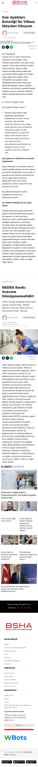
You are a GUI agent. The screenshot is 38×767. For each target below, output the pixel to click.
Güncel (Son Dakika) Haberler (12, 326)
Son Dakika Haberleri (12, 661)
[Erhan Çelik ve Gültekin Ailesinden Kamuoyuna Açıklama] (9, 542)
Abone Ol (19, 725)
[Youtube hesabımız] (29, 608)
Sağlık (26, 326)
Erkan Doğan (13, 33)
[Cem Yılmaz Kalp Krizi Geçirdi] (9, 508)
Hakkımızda (8, 695)
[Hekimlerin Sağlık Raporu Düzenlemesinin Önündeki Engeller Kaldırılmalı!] (19, 480)
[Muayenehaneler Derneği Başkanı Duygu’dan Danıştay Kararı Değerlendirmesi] (19, 574)
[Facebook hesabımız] (18, 608)
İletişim (7, 699)
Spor (6, 654)
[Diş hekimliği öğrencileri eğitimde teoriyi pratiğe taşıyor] (28, 542)
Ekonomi (7, 657)
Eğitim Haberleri (10, 651)
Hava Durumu (9, 673)
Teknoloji (7, 664)
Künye (6, 702)
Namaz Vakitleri (10, 680)
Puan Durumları (10, 686)
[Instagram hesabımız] (25, 608)
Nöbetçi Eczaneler (11, 683)
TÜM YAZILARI (29, 33)
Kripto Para (8, 676)
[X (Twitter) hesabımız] (22, 608)
